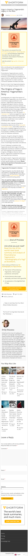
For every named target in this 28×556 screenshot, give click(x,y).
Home (3, 533)
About (3, 538)
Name (3, 470)
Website (3, 486)
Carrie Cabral (11, 420)
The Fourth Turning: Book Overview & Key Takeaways (13, 313)
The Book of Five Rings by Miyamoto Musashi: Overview (12, 381)
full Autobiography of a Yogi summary (11, 265)
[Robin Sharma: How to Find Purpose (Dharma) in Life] (20, 401)
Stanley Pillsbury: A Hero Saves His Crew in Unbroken (12, 414)
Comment (4, 448)
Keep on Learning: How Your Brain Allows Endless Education (13, 304)
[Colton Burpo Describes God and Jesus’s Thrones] (5, 367)
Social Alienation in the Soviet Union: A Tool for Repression (5, 415)
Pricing (3, 536)
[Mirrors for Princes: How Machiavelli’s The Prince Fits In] (20, 367)
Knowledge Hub (5, 541)
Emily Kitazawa (13, 15)
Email (3, 479)
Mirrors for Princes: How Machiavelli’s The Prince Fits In (20, 382)
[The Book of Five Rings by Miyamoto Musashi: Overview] (13, 367)
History (6, 296)
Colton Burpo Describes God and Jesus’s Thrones (4, 381)
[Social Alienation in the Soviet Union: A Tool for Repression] (5, 401)
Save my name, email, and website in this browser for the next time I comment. (12, 494)
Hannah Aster (5, 389)
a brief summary (14, 175)
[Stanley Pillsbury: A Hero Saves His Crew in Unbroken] (13, 401)
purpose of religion (20, 201)
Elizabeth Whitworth (20, 390)
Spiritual (10, 296)
